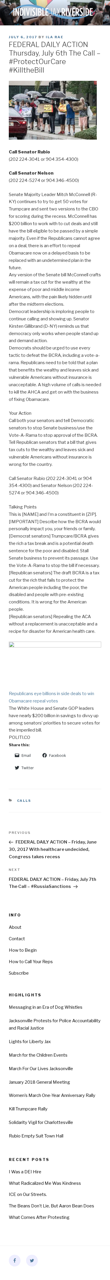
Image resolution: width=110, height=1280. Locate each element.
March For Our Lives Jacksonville (41, 1068)
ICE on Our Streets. (28, 1194)
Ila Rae (55, 37)
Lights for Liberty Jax (30, 1041)
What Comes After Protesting (39, 1217)
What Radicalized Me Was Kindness (45, 1183)
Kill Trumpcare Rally (28, 1109)
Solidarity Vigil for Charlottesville (41, 1122)
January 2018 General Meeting (39, 1082)
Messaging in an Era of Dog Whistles (45, 1007)
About (15, 927)
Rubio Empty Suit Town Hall (36, 1136)
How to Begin (23, 950)
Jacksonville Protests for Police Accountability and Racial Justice (55, 1024)
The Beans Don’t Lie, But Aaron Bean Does (51, 1206)
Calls (24, 801)
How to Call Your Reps (31, 961)
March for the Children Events (38, 1055)
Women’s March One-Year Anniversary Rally (52, 1095)
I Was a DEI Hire (25, 1171)
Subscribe (19, 973)
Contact (17, 938)
